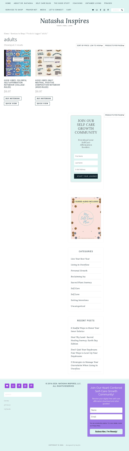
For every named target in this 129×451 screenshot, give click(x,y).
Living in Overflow (80, 264)
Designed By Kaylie (73, 445)
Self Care (75, 288)
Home (6, 33)
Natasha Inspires (64, 21)
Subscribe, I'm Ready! (106, 431)
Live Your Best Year (80, 259)
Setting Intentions (80, 300)
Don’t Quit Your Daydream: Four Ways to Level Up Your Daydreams (84, 352)
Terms (6, 401)
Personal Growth (79, 270)
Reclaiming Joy (78, 276)
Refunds (7, 409)
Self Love (75, 294)
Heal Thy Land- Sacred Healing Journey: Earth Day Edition (84, 340)
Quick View (11, 103)
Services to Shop (18, 33)
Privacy (7, 405)
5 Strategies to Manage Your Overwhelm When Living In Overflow (84, 365)
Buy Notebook (13, 98)
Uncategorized (78, 306)
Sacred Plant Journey (81, 282)
